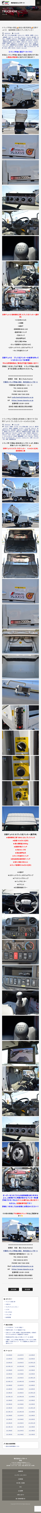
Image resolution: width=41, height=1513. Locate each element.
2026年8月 (9, 1355)
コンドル (23, 434)
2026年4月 (21, 1359)
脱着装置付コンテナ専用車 (16, 44)
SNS (20, 1487)
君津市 (18, 41)
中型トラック (14, 43)
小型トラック (24, 41)
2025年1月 (21, 1378)
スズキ (7, 1309)
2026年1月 (21, 1362)
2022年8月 (9, 1415)
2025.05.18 (7, 33)
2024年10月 (20, 1381)
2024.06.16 (7, 424)
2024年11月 (9, 1381)
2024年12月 (31, 1378)
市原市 (19, 38)
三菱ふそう (36, 38)
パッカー (36, 35)
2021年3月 (32, 1434)
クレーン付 (24, 48)
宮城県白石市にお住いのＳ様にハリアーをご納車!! (19, 1337)
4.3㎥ (26, 43)
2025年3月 (32, 1374)
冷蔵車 (31, 35)
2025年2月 (9, 1378)
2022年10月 (20, 1412)
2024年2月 (9, 1393)
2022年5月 (9, 1419)
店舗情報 (20, 1471)
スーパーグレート (19, 46)
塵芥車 (27, 35)
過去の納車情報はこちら (12, 1446)
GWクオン (11, 46)
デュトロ (18, 48)
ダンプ (30, 44)
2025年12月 (31, 1362)
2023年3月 (32, 1404)
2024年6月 (32, 1385)
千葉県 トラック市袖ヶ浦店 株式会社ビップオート (20, 382)
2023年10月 (20, 1396)
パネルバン (14, 38)
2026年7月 (21, 1355)
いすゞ (7, 44)
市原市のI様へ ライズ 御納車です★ (15, 1330)
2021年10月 (20, 1427)
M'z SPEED (9, 1312)
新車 (9, 48)
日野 (25, 46)
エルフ (14, 41)
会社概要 (20, 1491)
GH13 (5, 48)
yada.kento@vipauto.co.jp (22, 397)
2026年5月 (9, 1359)
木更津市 (22, 40)
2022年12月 (31, 1408)
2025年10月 (20, 1366)
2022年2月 (9, 1423)
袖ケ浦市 (34, 37)
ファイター (21, 428)
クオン (30, 43)
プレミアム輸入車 (10, 1301)
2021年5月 (9, 1434)
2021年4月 (21, 1434)
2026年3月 (32, 1359)
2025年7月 (21, 1370)
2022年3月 (32, 1419)
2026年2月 (9, 1362)
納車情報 (8, 1317)
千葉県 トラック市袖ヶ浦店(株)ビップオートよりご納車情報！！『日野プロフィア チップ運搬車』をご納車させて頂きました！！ (21, 1341)
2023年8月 (9, 1400)
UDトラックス (29, 40)
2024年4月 (21, 1389)
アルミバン (22, 37)
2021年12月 (31, 1423)
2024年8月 (9, 1385)
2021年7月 (21, 1430)
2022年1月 (21, 1423)
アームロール (21, 43)
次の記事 (27, 1289)
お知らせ (8, 1304)
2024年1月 (21, 1393)
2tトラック (30, 436)
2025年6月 (32, 1370)
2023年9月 (32, 1396)
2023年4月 (21, 1404)
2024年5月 (9, 1389)
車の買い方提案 (20, 1483)
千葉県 (8, 43)
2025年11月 (9, 1366)
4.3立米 (36, 41)
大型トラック (30, 38)
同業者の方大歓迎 (7, 41)
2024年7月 (21, 1385)
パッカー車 (16, 37)
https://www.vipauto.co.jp (22, 400)
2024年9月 (32, 1381)
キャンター (35, 40)
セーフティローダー (31, 46)
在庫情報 (20, 1479)
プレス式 (29, 37)
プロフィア (30, 41)
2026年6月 (32, 1355)
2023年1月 (21, 1408)
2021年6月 (32, 1430)
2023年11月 (9, 1396)
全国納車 (5, 37)
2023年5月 (9, 1404)
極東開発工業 (12, 439)
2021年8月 (9, 1430)
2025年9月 (32, 1366)
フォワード (10, 37)
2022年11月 (9, 1412)
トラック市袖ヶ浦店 (12, 35)
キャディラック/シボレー (12, 1307)
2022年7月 (21, 1415)
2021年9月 (32, 1427)
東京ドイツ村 (6, 40)
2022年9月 (32, 1412)
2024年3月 (32, 1389)
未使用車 (8, 38)
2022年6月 (32, 1415)
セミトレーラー (21, 35)
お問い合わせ (20, 1494)
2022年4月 (21, 1419)
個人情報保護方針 (20, 1498)
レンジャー (5, 46)
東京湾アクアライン (14, 40)
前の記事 (13, 1289)
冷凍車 (3, 43)
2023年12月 (31, 1393)
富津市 (24, 38)
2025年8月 (9, 1370)
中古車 (34, 43)
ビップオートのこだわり (21, 1475)
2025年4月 (21, 1374)
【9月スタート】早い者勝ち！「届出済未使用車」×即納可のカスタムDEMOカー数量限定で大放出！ (21, 1333)
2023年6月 (32, 1400)
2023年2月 (9, 1408)
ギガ (6, 35)
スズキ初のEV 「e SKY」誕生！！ (15, 1327)
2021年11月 (9, 1427)
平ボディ (13, 48)
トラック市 (16, 33)
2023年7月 (21, 1400)
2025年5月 (9, 1374)
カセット (26, 44)
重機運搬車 (35, 44)
